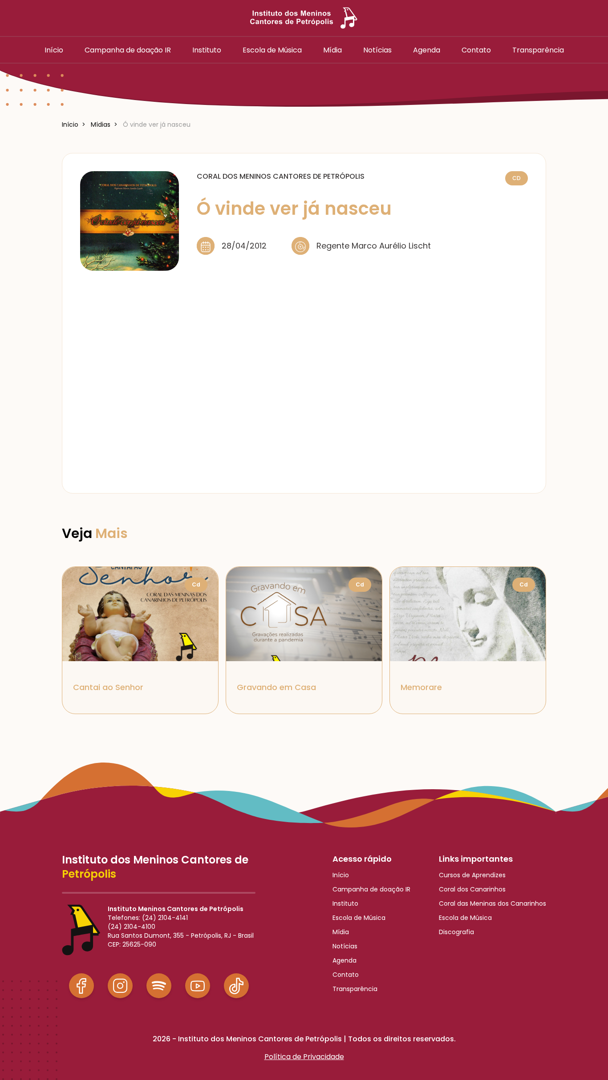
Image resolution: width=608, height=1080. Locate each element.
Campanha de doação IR (371, 889)
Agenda (344, 960)
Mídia (340, 931)
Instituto (345, 903)
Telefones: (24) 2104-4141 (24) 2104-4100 (148, 922)
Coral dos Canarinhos (472, 889)
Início (340, 875)
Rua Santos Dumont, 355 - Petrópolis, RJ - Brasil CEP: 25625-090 (181, 940)
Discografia (456, 931)
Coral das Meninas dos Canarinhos (492, 903)
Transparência (354, 988)
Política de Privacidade (304, 1057)
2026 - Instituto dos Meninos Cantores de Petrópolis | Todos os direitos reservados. (304, 1039)
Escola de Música (358, 917)
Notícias (344, 946)
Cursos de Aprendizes (472, 875)
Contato (345, 974)
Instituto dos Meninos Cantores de (155, 867)
